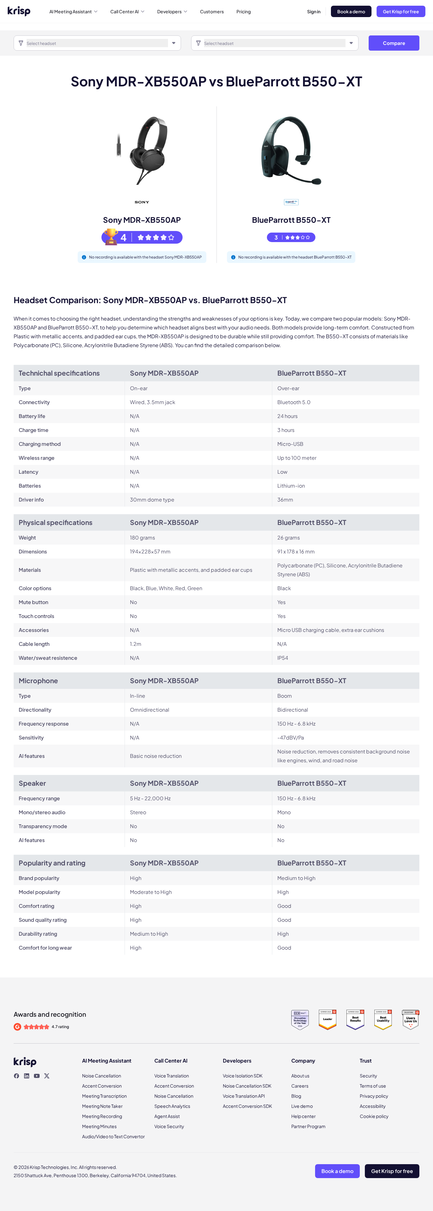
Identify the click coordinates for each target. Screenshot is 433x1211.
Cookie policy (374, 1116)
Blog (296, 1096)
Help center (303, 1116)
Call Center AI (124, 11)
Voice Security (169, 1126)
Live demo (302, 1106)
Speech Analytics (172, 1106)
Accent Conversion (102, 1086)
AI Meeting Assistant (70, 11)
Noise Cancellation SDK (247, 1086)
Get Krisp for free (401, 11)
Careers (299, 1086)
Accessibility (373, 1106)
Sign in (313, 11)
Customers (212, 11)
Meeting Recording (102, 1116)
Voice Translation (171, 1075)
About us (300, 1075)
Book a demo (351, 11)
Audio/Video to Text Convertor (113, 1136)
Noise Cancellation (101, 1075)
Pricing (243, 11)
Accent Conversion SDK (247, 1106)
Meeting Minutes (99, 1126)
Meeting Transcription (104, 1096)
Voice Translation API (244, 1096)
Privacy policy (374, 1096)
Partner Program (308, 1126)
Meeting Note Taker (102, 1106)
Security (368, 1075)
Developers (169, 11)
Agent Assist (167, 1116)
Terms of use (373, 1086)
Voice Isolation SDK (242, 1075)
